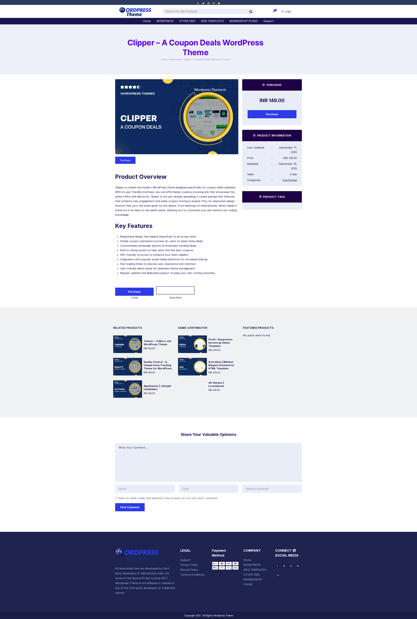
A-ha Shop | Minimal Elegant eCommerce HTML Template (221, 365)
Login (287, 11)
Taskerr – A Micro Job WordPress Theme (157, 343)
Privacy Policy (189, 564)
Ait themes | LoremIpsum (216, 384)
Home (164, 59)
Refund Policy (189, 569)
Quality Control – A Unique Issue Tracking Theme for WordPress (158, 365)
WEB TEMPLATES (255, 569)
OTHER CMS (252, 574)
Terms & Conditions (192, 574)
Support (185, 560)
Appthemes (290, 180)
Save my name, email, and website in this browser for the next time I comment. (168, 498)
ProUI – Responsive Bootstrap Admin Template (220, 342)
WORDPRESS (252, 564)
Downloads (175, 59)
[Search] (250, 12)
